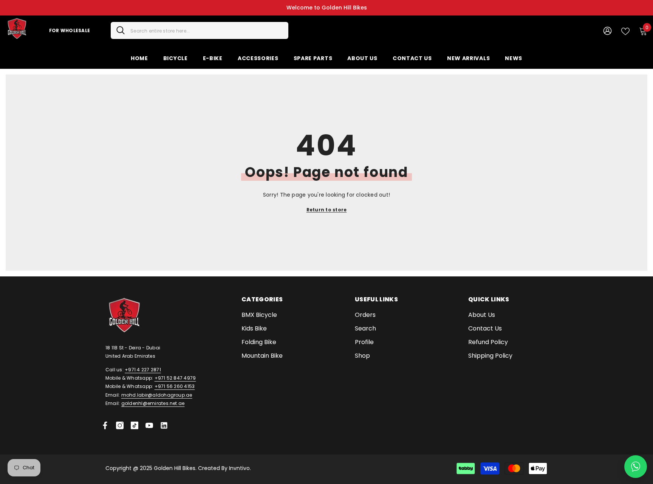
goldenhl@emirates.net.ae (153, 403)
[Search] (199, 30)
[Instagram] (119, 425)
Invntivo (239, 468)
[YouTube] (149, 425)
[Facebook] (105, 425)
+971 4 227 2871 (143, 369)
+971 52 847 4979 (175, 378)
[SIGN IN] (607, 30)
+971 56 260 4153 (175, 386)
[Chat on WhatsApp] (635, 466)
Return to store (326, 209)
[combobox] (206, 30)
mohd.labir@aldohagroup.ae (156, 395)
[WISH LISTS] (625, 30)
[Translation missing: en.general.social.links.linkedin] (164, 425)
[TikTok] (134, 425)
